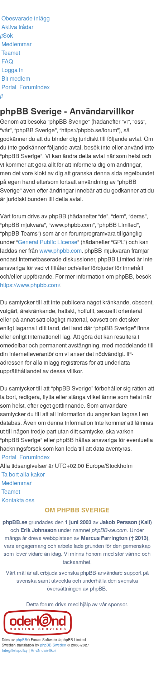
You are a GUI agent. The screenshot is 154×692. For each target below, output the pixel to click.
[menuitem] (25, 18)
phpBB (21, 639)
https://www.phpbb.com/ (30, 285)
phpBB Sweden (53, 645)
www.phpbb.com (60, 250)
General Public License (47, 242)
